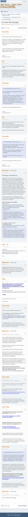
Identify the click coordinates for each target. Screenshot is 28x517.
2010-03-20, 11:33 (5, 63)
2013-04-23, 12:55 (5, 281)
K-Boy (3, 279)
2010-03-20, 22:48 (5, 138)
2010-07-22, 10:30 (5, 246)
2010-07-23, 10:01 (5, 264)
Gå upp (2, 505)
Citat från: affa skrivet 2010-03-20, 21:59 (12, 141)
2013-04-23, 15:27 (5, 307)
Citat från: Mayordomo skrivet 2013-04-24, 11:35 (13, 452)
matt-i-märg (5, 305)
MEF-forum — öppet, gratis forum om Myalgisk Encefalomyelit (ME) (10, 6)
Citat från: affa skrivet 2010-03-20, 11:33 (12, 88)
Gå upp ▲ (19, 514)
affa (3, 61)
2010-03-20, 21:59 (5, 119)
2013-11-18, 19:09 (5, 448)
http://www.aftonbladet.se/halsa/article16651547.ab (14, 292)
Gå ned (2, 27)
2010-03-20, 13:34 (5, 85)
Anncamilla (5, 32)
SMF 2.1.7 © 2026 (11, 515)
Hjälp (8, 514)
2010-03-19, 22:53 (5, 34)
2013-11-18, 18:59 (5, 409)
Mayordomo (5, 170)
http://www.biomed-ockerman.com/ (10, 253)
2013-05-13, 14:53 (5, 379)
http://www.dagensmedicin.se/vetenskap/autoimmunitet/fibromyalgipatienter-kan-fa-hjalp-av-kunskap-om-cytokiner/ (13, 317)
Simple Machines (17, 515)
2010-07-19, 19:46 (5, 172)
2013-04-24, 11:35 (5, 333)
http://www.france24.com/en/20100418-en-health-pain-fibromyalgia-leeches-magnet (13, 226)
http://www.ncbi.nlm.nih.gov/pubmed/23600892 (13, 370)
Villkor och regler (13, 514)
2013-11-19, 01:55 (5, 493)
